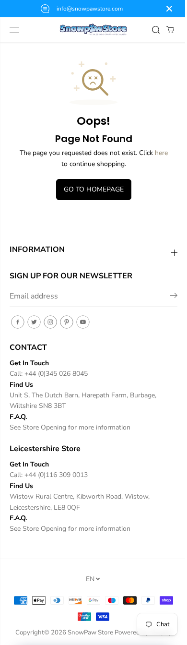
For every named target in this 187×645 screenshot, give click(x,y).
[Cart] (170, 30)
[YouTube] (83, 322)
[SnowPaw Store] (93, 30)
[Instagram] (50, 322)
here (161, 152)
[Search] (156, 30)
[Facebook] (18, 322)
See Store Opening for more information (70, 427)
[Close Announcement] (169, 8)
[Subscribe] (173, 297)
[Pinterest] (66, 322)
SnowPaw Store (90, 632)
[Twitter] (34, 322)
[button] (15, 30)
